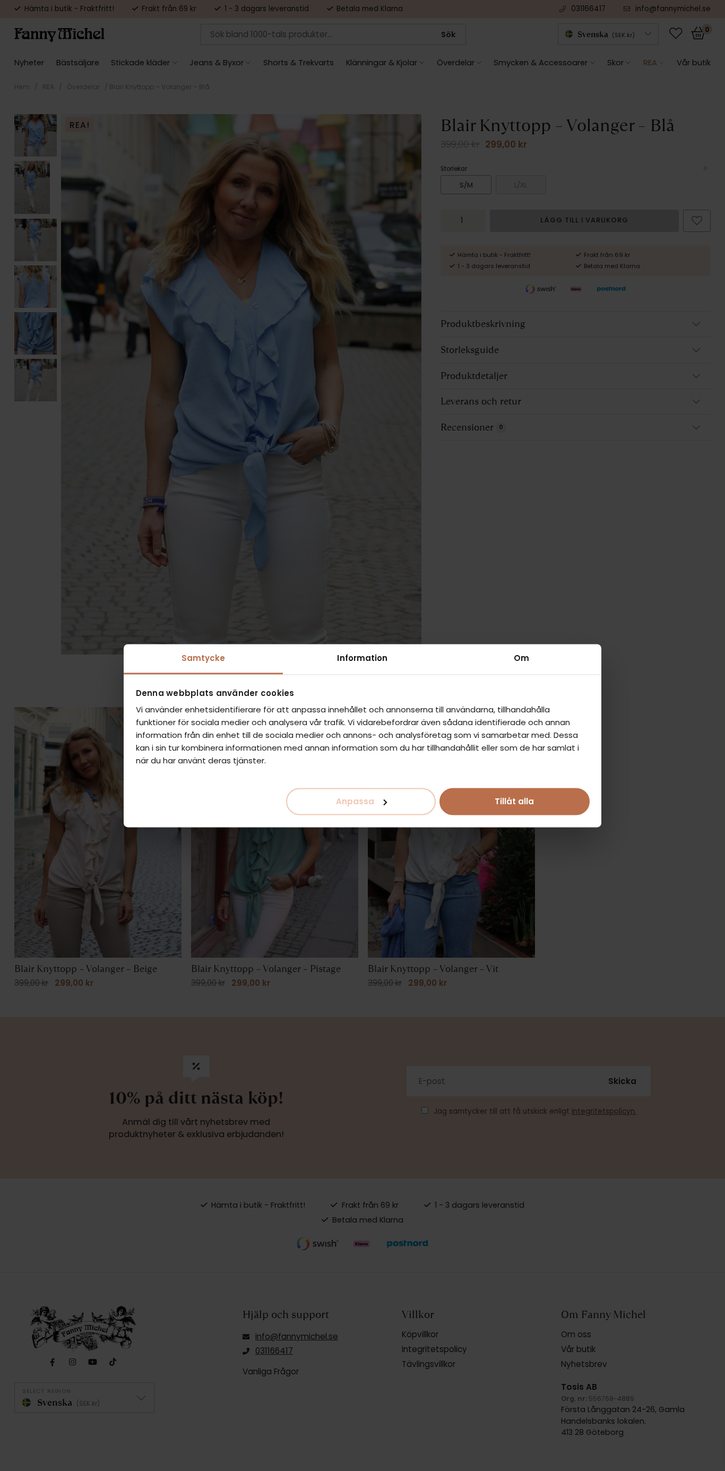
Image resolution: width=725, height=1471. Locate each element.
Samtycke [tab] (204, 658)
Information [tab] (362, 658)
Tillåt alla (514, 800)
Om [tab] (521, 658)
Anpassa (355, 800)
